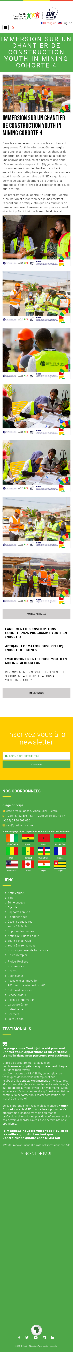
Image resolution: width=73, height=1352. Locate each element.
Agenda (12, 907)
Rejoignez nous (17, 917)
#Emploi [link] (41, 1077)
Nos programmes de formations (28, 950)
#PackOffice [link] (13, 1080)
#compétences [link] (28, 1066)
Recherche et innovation (23, 980)
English (67, 23)
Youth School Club (19, 940)
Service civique (17, 995)
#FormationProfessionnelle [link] (48, 1145)
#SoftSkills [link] (34, 1073)
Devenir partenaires (20, 921)
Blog (10, 897)
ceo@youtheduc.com (19, 825)
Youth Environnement (21, 945)
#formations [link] (15, 1073)
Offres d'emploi (17, 955)
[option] (36, 1098)
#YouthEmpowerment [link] (16, 1145)
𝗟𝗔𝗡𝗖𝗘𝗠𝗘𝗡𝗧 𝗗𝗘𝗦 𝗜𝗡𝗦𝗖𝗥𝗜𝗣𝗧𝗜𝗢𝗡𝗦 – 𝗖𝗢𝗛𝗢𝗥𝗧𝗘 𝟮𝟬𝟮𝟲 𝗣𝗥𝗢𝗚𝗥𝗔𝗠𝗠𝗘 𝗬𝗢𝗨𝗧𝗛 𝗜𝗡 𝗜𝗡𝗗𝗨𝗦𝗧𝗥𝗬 (36, 633)
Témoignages (16, 902)
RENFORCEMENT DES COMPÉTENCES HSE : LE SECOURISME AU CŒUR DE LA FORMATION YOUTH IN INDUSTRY (35, 676)
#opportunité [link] (53, 1109)
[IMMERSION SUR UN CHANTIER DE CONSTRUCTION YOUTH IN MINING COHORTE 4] (36, 240)
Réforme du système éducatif (26, 985)
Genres (12, 971)
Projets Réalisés (18, 961)
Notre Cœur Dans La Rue (23, 936)
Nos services (16, 966)
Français (50, 23)
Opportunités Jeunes (21, 931)
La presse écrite (18, 1004)
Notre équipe (16, 893)
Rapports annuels (19, 912)
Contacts (13, 1014)
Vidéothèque (16, 1009)
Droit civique (16, 976)
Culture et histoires (20, 990)
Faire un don (16, 1019)
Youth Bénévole (17, 926)
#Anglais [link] (52, 1073)
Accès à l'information (21, 999)
